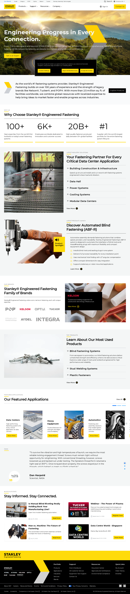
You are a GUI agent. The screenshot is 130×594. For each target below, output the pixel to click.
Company (56, 6)
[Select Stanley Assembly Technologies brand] (11, 319)
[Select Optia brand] (40, 309)
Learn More (74, 269)
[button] (15, 1)
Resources (44, 6)
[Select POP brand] (10, 309)
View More (71, 208)
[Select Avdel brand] (26, 319)
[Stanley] (10, 6)
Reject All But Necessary (70, 70)
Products (22, 6)
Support (33, 6)
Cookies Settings (44, 70)
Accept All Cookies (87, 70)
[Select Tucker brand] (54, 309)
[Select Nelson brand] (25, 309)
